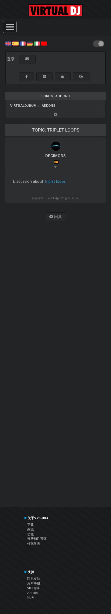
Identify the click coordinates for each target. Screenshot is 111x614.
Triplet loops (55, 181)
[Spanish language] (15, 43)
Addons (48, 106)
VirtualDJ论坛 (23, 106)
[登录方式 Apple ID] (63, 76)
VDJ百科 (33, 588)
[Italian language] (37, 43)
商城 (30, 529)
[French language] (23, 43)
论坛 (30, 597)
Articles (32, 593)
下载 (30, 525)
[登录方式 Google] (81, 76)
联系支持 (33, 579)
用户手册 (33, 583)
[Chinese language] (44, 43)
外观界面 (33, 544)
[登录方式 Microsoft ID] (44, 76)
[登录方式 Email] (27, 59)
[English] (8, 43)
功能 (30, 534)
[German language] (30, 43)
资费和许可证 (37, 539)
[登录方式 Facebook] (26, 76)
